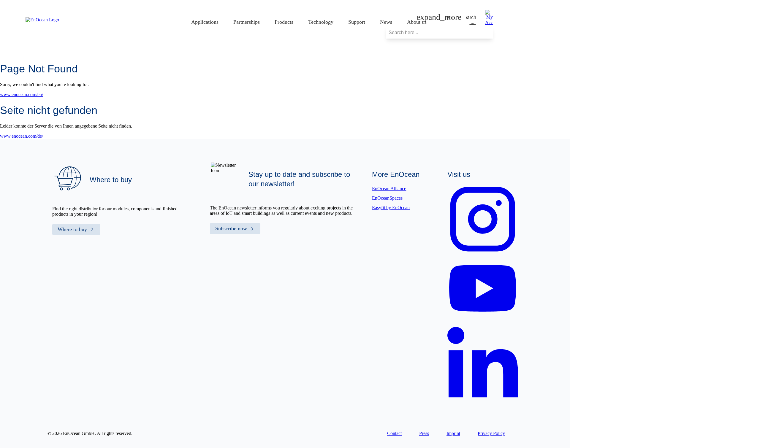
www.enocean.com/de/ (21, 136)
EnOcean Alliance (389, 188)
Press (424, 433)
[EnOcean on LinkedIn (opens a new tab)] (482, 400)
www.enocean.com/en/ (21, 94)
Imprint (453, 433)
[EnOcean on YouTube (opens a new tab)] (482, 317)
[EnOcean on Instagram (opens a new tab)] (482, 252)
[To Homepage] (42, 19)
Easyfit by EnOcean (391, 207)
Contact (394, 433)
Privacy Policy (491, 433)
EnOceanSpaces (387, 198)
